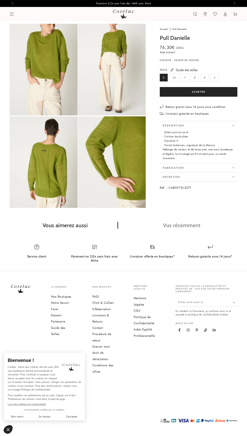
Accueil (164, 29)
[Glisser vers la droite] (234, 3)
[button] (195, 14)
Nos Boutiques (61, 296)
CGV (137, 310)
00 (176, 78)
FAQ (95, 296)
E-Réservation (101, 309)
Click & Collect (103, 303)
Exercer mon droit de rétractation (101, 352)
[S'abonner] (235, 302)
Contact (97, 328)
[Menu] (12, 14)
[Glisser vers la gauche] (13, 3)
